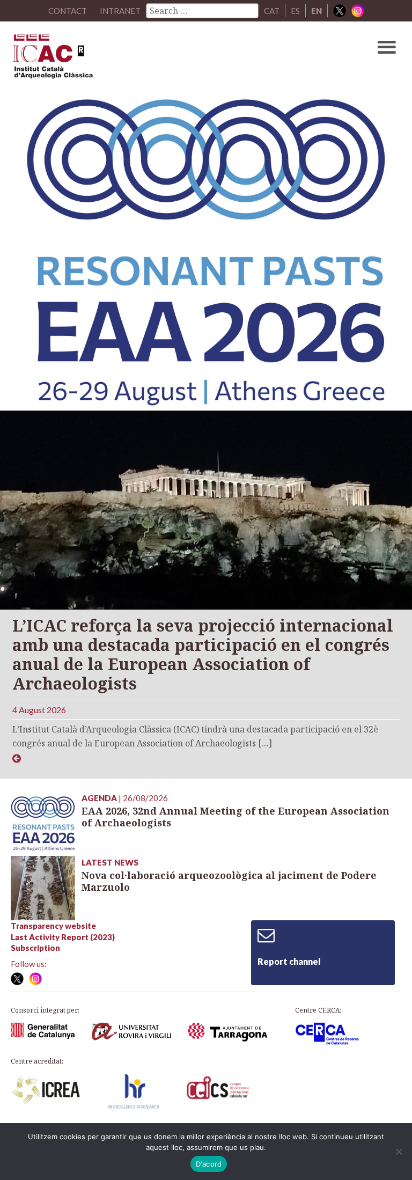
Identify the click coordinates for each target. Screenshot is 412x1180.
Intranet (120, 11)
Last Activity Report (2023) (63, 937)
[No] (398, 1151)
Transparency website (53, 925)
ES (295, 11)
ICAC (164, 59)
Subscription (35, 947)
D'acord (209, 1164)
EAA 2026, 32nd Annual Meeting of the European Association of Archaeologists (235, 817)
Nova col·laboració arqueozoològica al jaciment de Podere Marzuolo (229, 881)
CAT (271, 11)
